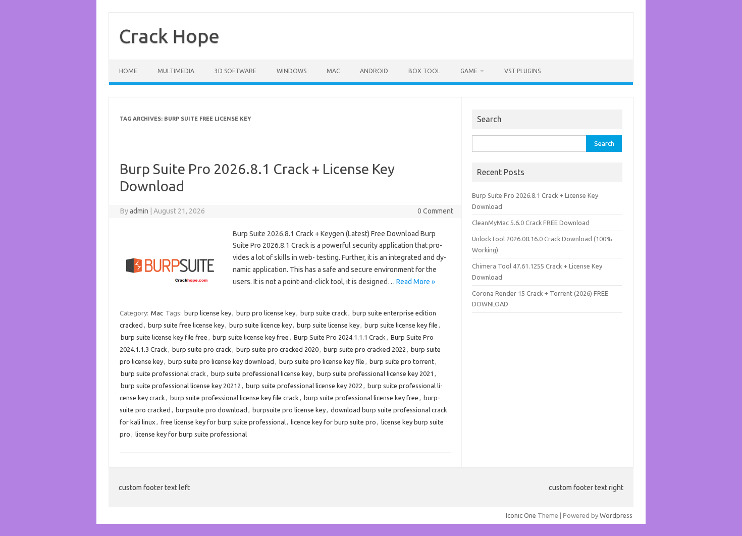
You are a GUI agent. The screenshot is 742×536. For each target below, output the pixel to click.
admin (139, 211)
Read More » (415, 282)
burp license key (207, 312)
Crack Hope (169, 35)
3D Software (235, 71)
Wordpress (616, 515)
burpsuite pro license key (289, 409)
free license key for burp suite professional (223, 421)
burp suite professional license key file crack (234, 397)
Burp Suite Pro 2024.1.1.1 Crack (340, 337)
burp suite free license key (186, 325)
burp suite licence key (260, 325)
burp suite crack (323, 312)
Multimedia (175, 71)
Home (128, 71)
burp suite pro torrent (401, 361)
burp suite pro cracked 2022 (365, 349)
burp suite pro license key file (321, 361)
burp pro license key (265, 312)
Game (469, 71)
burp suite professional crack (163, 373)
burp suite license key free (251, 337)
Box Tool (424, 71)
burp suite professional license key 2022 (304, 385)
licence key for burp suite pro (333, 421)
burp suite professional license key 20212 (181, 385)
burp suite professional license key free (361, 397)
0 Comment (435, 211)
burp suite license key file (401, 325)
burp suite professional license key (261, 373)
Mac (333, 71)
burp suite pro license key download (221, 361)
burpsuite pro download (211, 409)
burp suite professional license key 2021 (375, 373)
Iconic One (521, 515)
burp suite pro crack (201, 349)
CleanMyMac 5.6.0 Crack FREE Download (531, 222)
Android (374, 71)
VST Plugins (522, 71)
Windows (291, 71)
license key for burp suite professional (191, 434)
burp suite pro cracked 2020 (277, 349)
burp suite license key (328, 325)
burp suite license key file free (164, 337)
